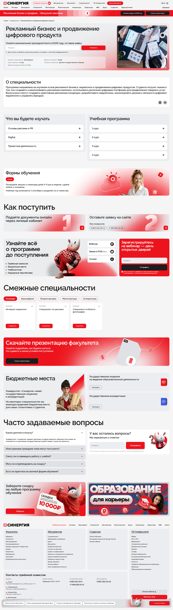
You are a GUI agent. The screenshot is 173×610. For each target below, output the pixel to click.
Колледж (10, 298)
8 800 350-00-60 (104, 582)
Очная (9, 179)
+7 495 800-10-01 (116, 228)
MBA (160, 525)
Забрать (20, 511)
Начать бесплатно (115, 3)
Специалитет (94, 525)
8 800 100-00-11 (98, 228)
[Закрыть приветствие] (127, 596)
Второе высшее (48, 298)
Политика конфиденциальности (116, 601)
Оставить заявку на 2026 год (132, 13)
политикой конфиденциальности (146, 273)
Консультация (160, 604)
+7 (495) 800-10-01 (77, 585)
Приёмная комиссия (59, 525)
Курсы (130, 525)
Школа (167, 525)
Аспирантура (90, 298)
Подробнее (12, 326)
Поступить (151, 604)
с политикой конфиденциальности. (58, 52)
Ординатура (151, 525)
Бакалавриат (27, 298)
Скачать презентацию (158, 13)
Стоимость (142, 604)
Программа (133, 604)
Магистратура (70, 298)
